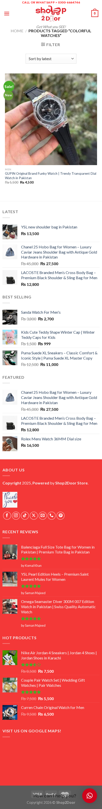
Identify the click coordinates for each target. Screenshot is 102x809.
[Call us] (52, 516)
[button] (89, 795)
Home (17, 30)
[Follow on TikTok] (25, 516)
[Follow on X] (34, 516)
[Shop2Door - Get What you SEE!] (51, 13)
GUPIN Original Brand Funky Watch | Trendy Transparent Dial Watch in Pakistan (50, 176)
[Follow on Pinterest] (60, 516)
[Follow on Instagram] (16, 516)
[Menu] (7, 13)
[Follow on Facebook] (7, 516)
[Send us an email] (43, 516)
